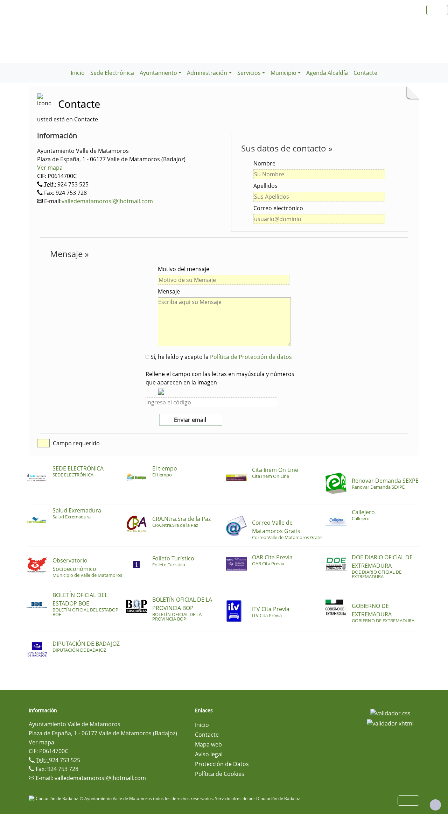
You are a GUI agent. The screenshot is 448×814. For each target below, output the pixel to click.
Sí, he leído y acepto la (220, 357)
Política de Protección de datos (251, 357)
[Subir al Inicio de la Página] (435, 805)
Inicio (78, 73)
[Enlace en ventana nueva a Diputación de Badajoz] (54, 798)
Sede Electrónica (112, 73)
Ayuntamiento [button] (158, 73)
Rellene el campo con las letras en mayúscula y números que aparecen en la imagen (220, 378)
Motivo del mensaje (183, 269)
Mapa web (208, 744)
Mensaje (169, 291)
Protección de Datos (222, 764)
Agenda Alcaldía (327, 73)
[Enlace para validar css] (390, 712)
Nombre (264, 163)
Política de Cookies (219, 774)
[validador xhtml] (390, 723)
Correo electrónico (278, 208)
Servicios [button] (249, 73)
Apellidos (265, 186)
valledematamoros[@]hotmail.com (107, 201)
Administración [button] (207, 73)
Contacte (365, 73)
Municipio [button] (283, 73)
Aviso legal (209, 754)
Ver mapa (50, 167)
